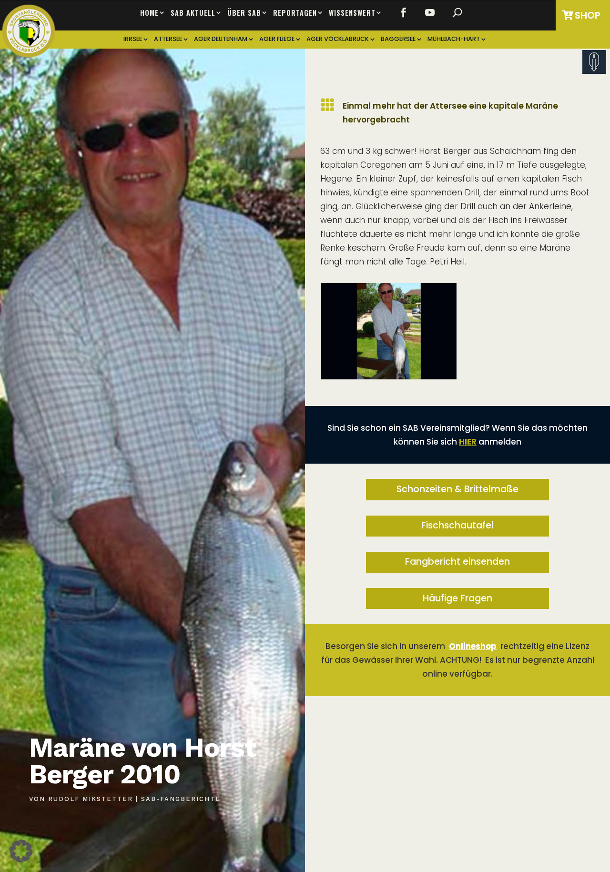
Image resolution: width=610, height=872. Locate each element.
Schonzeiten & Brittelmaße (457, 489)
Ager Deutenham (220, 39)
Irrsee (132, 39)
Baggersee (398, 39)
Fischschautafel (457, 525)
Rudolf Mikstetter (90, 798)
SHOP (587, 15)
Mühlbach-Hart (453, 39)
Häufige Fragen (457, 598)
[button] (21, 851)
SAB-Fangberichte (181, 798)
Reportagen (295, 13)
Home (149, 13)
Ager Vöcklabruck (337, 39)
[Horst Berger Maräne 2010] (389, 376)
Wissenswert (352, 13)
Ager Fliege (277, 39)
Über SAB (244, 13)
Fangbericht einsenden (457, 561)
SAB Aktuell (193, 13)
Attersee (168, 39)
